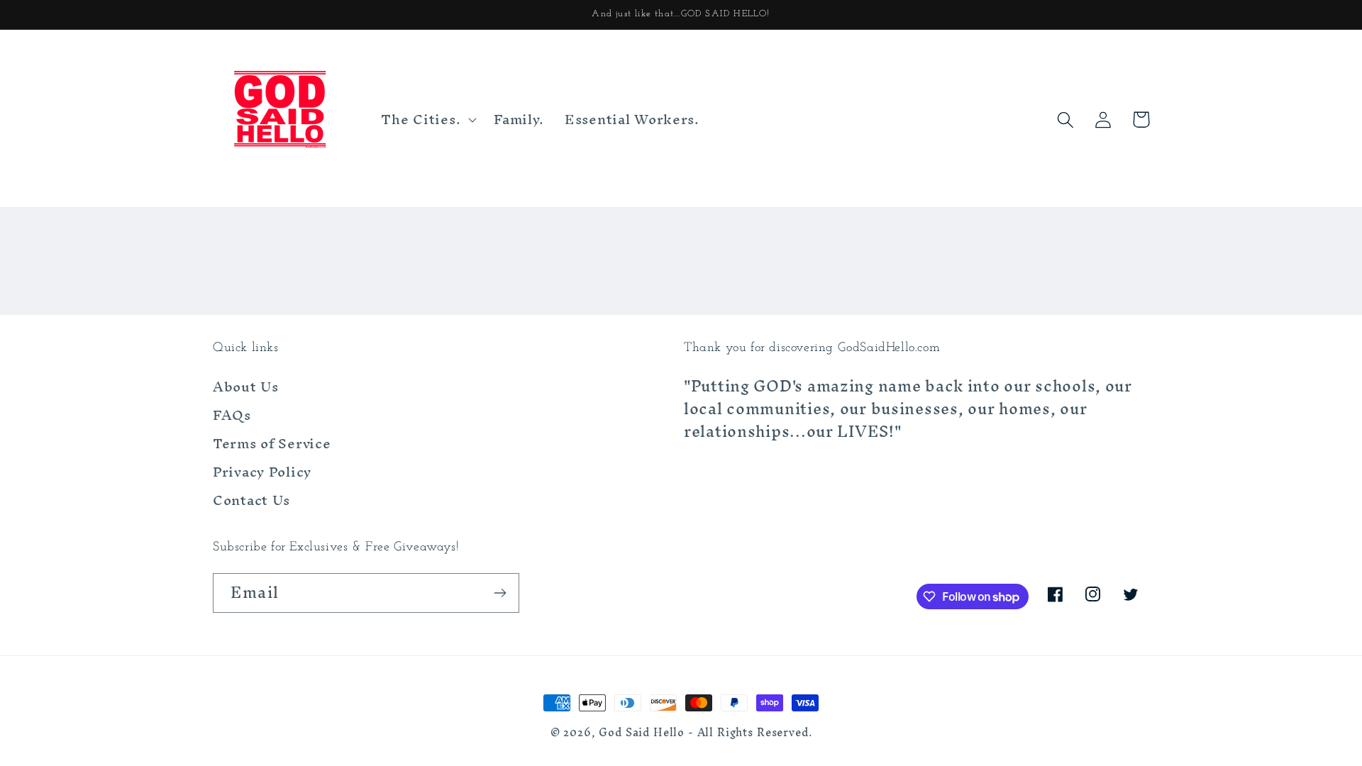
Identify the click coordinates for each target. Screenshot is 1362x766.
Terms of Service (272, 443)
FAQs (232, 415)
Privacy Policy (262, 471)
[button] (427, 120)
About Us (246, 389)
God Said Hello (642, 733)
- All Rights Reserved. (750, 733)
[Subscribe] (500, 593)
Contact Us (251, 500)
